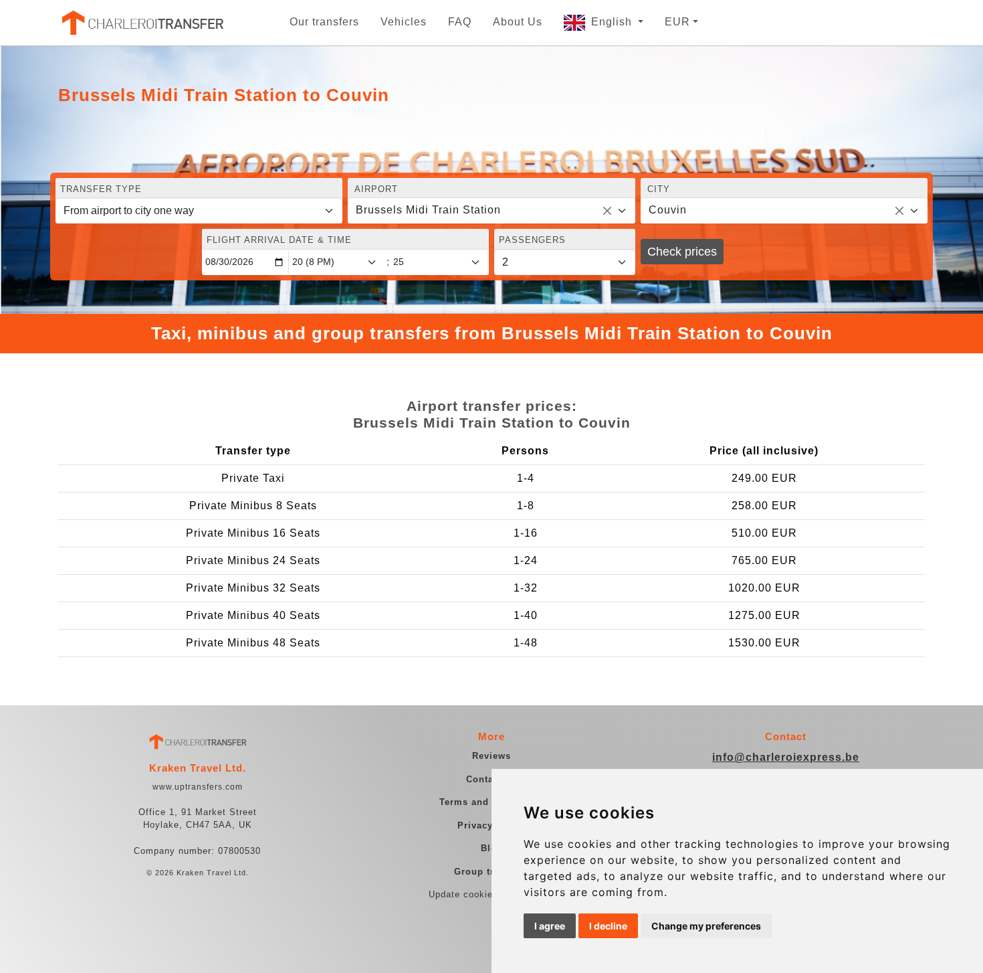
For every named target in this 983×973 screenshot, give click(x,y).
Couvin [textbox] (668, 209)
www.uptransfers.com (197, 787)
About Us (517, 21)
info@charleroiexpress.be (785, 757)
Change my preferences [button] (706, 926)
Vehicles (403, 21)
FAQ (459, 21)
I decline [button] (608, 926)
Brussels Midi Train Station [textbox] (428, 209)
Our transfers (324, 21)
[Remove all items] (607, 211)
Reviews (491, 756)
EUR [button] (677, 21)
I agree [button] (549, 926)
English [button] (613, 21)
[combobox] (491, 211)
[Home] (141, 22)
